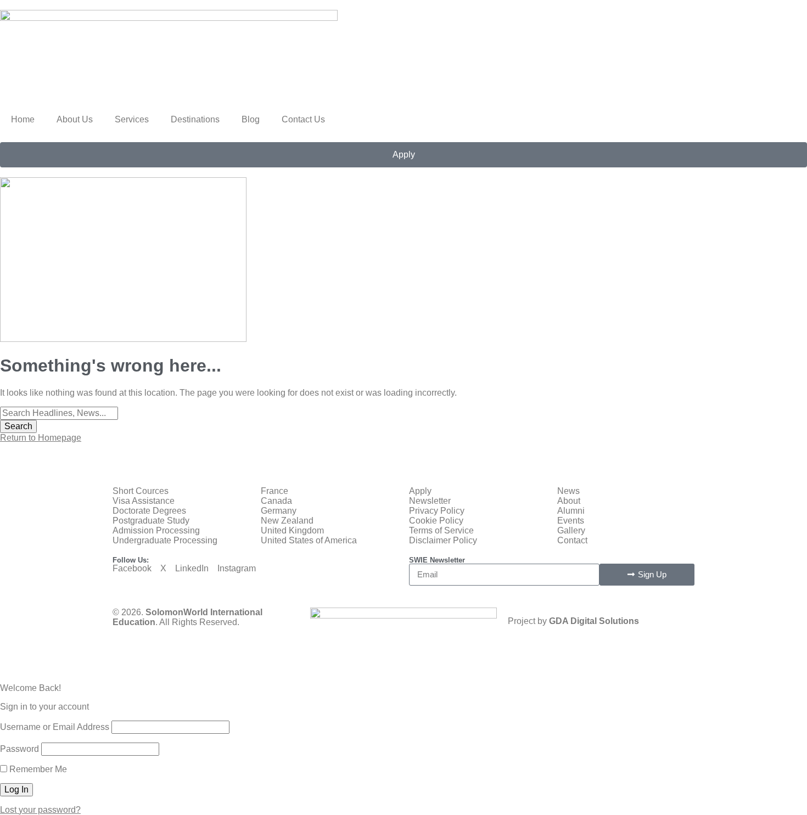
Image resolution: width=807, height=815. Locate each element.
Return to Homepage (40, 437)
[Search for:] (59, 413)
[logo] (169, 18)
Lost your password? (40, 809)
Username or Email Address (54, 727)
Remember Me (37, 769)
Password (19, 749)
